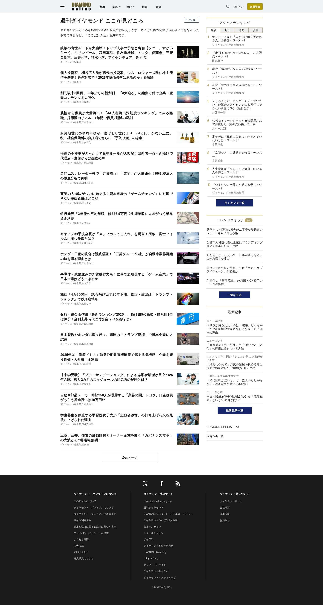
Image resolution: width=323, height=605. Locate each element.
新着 (102, 7)
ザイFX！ (149, 539)
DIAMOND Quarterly (155, 552)
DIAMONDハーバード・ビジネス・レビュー (168, 514)
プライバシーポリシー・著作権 (91, 533)
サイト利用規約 (82, 520)
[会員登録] (255, 6)
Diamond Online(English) (158, 501)
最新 (214, 30)
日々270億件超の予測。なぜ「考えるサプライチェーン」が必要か (235, 269)
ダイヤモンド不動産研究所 (158, 545)
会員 (256, 30)
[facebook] (161, 484)
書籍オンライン (152, 526)
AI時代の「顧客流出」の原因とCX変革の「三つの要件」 (235, 282)
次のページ (129, 457)
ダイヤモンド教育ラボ (156, 571)
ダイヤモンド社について (234, 493)
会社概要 (225, 507)
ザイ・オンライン (154, 533)
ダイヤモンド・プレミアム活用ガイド (95, 514)
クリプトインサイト (155, 564)
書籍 (158, 7)
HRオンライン (151, 558)
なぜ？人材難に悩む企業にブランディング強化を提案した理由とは (235, 244)
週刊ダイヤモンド (154, 507)
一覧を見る (234, 295)
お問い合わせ (81, 552)
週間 (241, 30)
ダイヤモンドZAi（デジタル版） (162, 520)
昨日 (227, 30)
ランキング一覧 (234, 203)
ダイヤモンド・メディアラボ (160, 577)
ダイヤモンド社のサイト (158, 493)
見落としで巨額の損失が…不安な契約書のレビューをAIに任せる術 (235, 231)
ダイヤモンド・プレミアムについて (94, 507)
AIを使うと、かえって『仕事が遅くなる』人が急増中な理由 (235, 257)
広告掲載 (79, 545)
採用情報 (225, 514)
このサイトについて (85, 501)
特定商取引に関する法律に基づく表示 (95, 526)
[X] (145, 484)
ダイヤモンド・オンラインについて (95, 493)
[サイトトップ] (81, 6)
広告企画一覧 (215, 436)
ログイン (239, 6)
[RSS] (177, 484)
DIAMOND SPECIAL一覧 (223, 427)
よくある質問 (81, 539)
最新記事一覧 (234, 410)
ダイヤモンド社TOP (231, 501)
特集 (144, 7)
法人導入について (84, 558)
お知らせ (225, 520)
